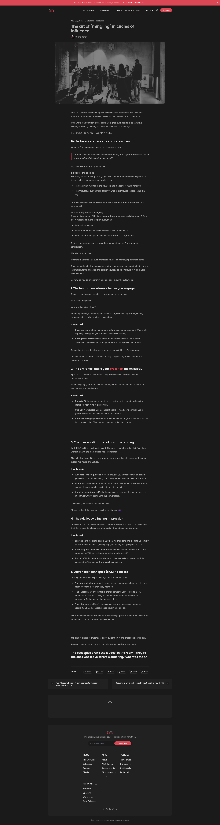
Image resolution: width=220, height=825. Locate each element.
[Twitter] (103, 809)
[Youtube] (113, 809)
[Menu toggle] (96, 10)
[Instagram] (107, 809)
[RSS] (116, 809)
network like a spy (88, 577)
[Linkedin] (110, 809)
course (81, 615)
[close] (217, 3)
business (100, 21)
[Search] (157, 10)
